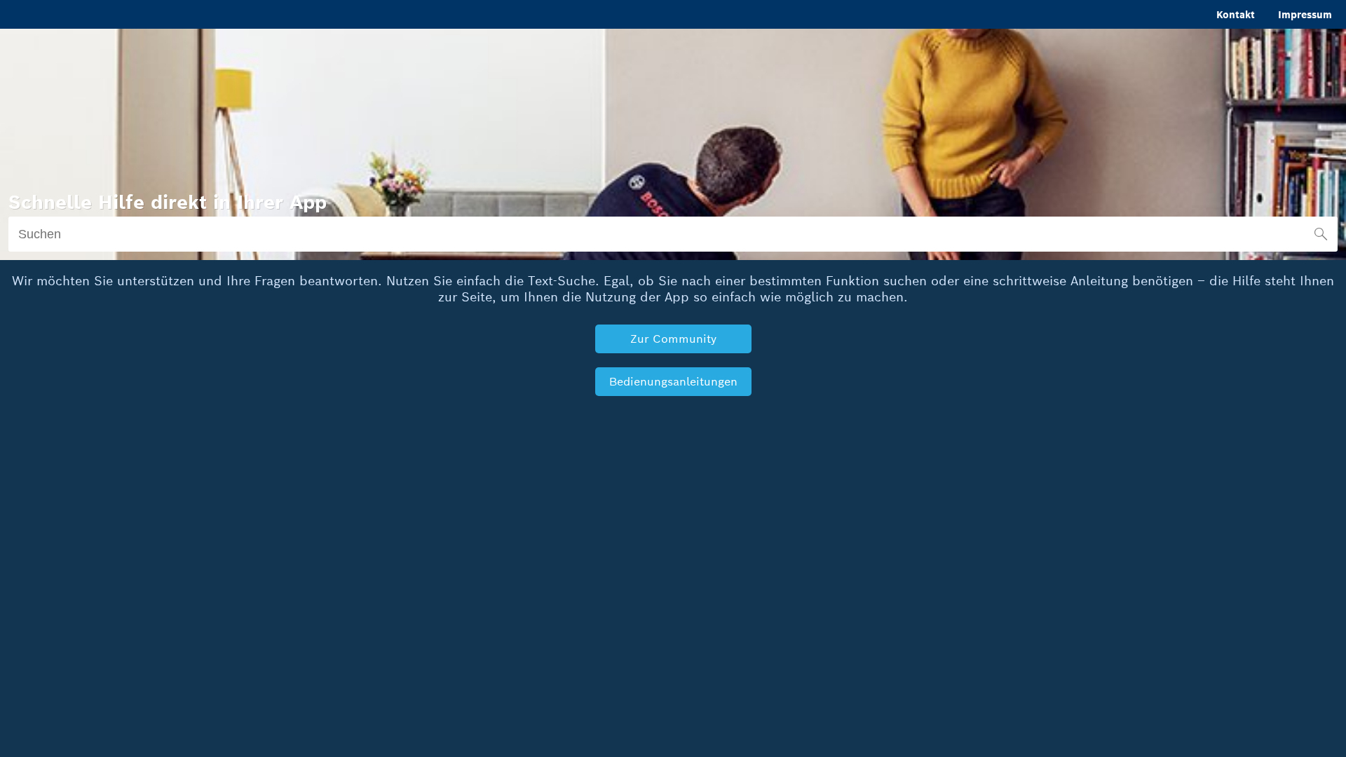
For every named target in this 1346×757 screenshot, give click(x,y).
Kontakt (1235, 14)
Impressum (1305, 14)
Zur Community (673, 339)
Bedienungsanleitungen (673, 381)
